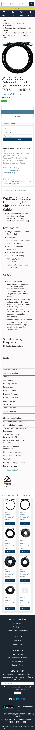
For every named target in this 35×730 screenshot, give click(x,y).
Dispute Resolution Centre (17, 631)
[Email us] (10, 699)
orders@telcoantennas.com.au (19, 181)
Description (7, 191)
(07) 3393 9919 (14, 184)
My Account (17, 624)
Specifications (20, 191)
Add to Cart (18, 112)
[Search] (31, 4)
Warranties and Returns (17, 658)
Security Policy (17, 665)
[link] (14, 699)
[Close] (17, 8)
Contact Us (17, 644)
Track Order (17, 627)
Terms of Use (17, 654)
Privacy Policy (17, 661)
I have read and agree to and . (18, 688)
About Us (17, 641)
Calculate (18, 139)
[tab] (7, 190)
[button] (17, 116)
